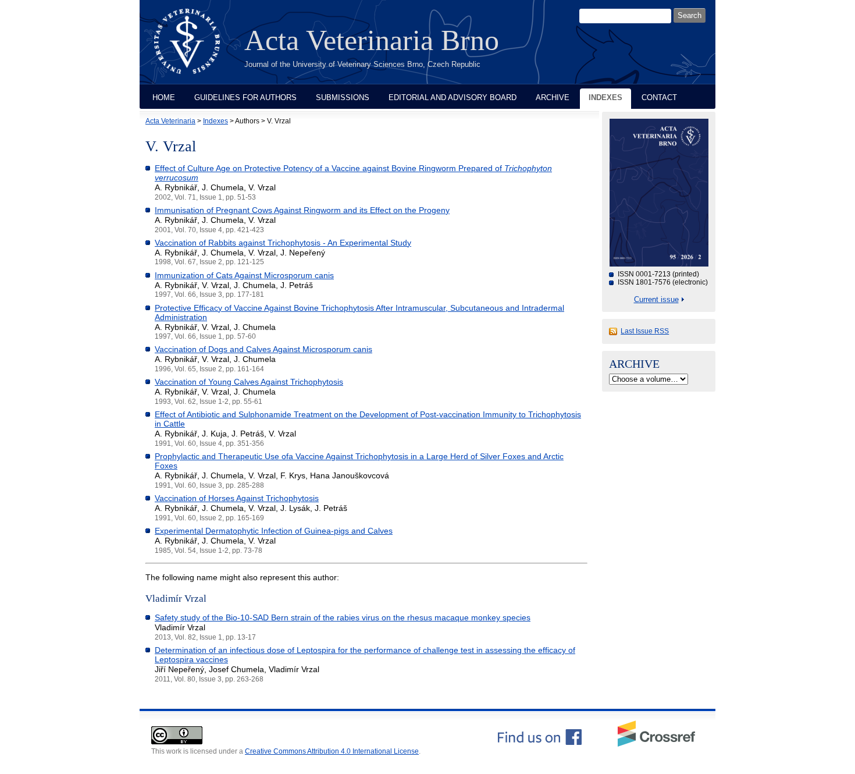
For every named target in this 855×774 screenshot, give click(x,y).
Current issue (656, 299)
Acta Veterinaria (170, 121)
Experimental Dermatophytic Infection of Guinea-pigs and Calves (274, 530)
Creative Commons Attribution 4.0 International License (332, 751)
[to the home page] (195, 48)
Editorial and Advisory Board (452, 97)
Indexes (605, 97)
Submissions (342, 97)
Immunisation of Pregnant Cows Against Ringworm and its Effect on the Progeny (302, 210)
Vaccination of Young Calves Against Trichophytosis (249, 381)
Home (163, 97)
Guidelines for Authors (245, 97)
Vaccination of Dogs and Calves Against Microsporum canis (263, 349)
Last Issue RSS (645, 331)
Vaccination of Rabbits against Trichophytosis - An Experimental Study (283, 242)
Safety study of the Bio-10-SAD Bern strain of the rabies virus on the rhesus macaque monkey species (342, 617)
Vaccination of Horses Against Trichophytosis (237, 498)
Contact (659, 97)
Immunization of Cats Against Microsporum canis (244, 275)
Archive (552, 97)
